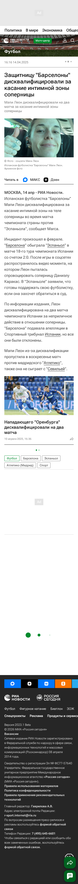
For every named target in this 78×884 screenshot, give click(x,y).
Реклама (36, 716)
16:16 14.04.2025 (16, 62)
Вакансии (11, 734)
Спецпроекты (14, 716)
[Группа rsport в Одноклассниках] (63, 683)
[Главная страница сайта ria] (5, 41)
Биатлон (56, 709)
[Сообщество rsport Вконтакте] (46, 683)
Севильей (56, 368)
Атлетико (52, 362)
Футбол (12, 458)
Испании (52, 334)
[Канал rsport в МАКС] (12, 683)
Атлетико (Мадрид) (20, 465)
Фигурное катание (33, 709)
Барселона (15, 245)
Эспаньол (56, 245)
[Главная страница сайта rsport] (26, 41)
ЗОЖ (70, 709)
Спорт (44, 465)
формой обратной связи (22, 847)
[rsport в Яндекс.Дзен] (29, 683)
